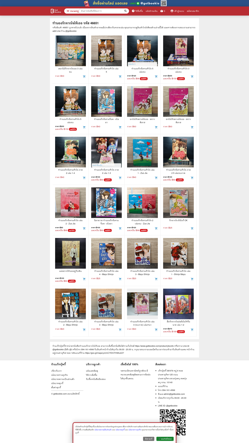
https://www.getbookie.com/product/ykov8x (154, 345)
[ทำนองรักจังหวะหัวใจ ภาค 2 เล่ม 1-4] (70, 152)
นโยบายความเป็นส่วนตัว (62, 379)
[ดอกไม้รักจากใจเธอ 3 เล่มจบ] (70, 51)
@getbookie (171, 405)
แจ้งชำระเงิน (152, 10)
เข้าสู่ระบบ (177, 10)
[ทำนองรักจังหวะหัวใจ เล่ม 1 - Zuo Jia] (142, 152)
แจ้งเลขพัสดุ (92, 370)
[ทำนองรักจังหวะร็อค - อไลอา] (106, 102)
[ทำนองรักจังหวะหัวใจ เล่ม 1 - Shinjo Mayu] (178, 253)
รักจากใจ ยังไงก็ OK (178, 220)
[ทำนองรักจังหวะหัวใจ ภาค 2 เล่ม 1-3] (106, 152)
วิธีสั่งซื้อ (137, 10)
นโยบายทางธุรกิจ (59, 374)
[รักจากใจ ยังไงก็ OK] (178, 203)
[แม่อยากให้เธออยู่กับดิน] (70, 253)
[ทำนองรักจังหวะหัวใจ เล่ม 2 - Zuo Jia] (70, 203)
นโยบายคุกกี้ (57, 383)
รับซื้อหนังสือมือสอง (96, 379)
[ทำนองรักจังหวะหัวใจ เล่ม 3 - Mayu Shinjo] (142, 253)
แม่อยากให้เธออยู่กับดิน (70, 270)
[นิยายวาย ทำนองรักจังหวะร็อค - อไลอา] (106, 203)
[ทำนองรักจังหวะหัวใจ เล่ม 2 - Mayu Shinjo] (70, 304)
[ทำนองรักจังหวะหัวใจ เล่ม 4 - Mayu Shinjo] (106, 253)
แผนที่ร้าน (163, 386)
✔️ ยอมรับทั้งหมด (165, 439)
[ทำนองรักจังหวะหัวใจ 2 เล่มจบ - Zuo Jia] (142, 203)
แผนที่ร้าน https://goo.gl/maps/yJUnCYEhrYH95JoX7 (99, 352)
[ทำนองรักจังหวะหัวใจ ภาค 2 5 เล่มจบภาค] (178, 152)
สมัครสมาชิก (193, 10)
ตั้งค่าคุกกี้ (56, 387)
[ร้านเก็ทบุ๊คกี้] (56, 11)
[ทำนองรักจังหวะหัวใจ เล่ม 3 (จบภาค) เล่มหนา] (142, 304)
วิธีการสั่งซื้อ (91, 374)
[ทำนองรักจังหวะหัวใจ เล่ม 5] (106, 51)
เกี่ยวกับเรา (56, 370)
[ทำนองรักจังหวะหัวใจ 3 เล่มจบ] (178, 51)
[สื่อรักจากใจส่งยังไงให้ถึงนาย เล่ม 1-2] (178, 304)
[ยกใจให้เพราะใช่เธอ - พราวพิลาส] (142, 102)
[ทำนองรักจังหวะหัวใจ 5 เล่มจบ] (142, 51)
